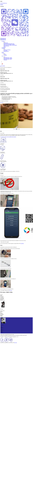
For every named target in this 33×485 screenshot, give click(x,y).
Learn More (22, 243)
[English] (2, 64)
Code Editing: (2, 297)
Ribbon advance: (2, 300)
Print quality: (2, 298)
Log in (2, 65)
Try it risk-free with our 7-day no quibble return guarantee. (8, 136)
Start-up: (1, 294)
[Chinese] (2, 63)
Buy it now (1, 102)
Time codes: (2, 296)
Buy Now (10, 290)
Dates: (1, 295)
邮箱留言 (1, 4)
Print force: (1, 299)
